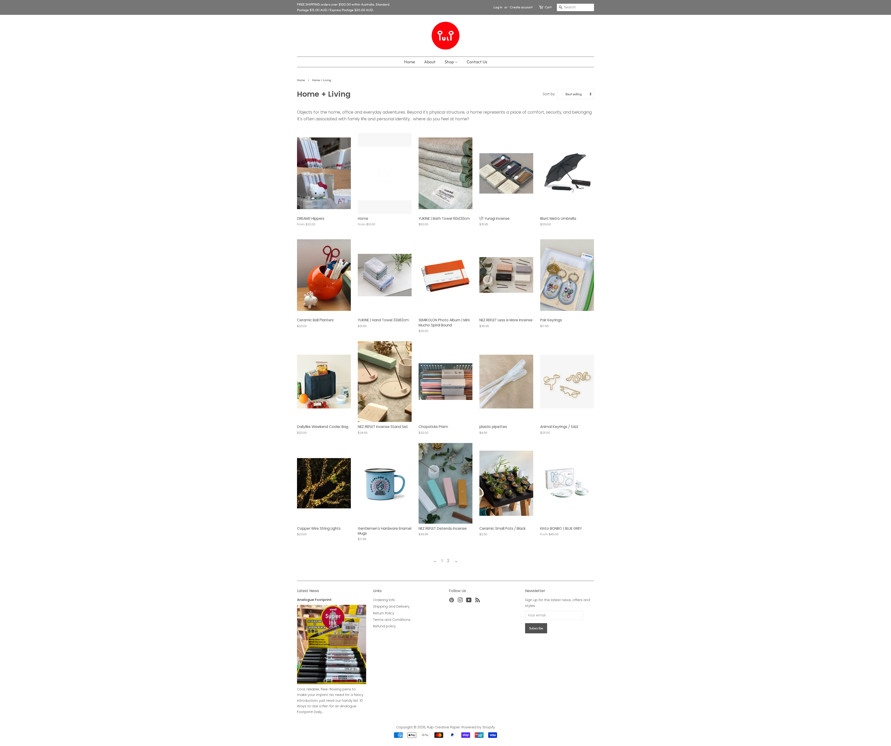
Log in (498, 7)
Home (409, 61)
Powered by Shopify (478, 727)
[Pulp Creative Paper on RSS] (477, 601)
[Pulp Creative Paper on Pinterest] (451, 601)
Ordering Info (384, 600)
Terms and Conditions (391, 619)
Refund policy (384, 626)
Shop (450, 61)
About (430, 61)
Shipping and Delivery (391, 606)
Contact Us (477, 61)
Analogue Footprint (314, 599)
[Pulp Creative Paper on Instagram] (460, 601)
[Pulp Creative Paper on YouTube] (468, 601)
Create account (521, 7)
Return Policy (383, 613)
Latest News (308, 590)
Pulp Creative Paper (443, 727)
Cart (548, 7)
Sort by (549, 94)
